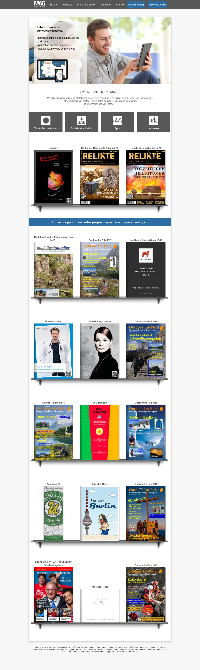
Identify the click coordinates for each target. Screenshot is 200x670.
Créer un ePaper (157, 647)
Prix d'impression (86, 4)
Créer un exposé (60, 649)
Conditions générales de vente (76, 652)
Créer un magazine (43, 647)
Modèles (67, 4)
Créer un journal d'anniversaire (102, 649)
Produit (54, 4)
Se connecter (136, 4)
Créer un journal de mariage (132, 649)
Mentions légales (100, 652)
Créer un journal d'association (161, 649)
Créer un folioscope (139, 647)
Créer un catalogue (42, 649)
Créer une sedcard (77, 649)
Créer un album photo (118, 647)
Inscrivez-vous (157, 4)
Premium (106, 4)
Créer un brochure (98, 647)
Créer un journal (80, 647)
